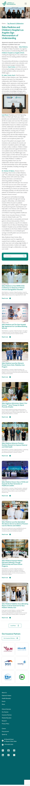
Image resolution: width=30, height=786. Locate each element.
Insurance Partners (7, 715)
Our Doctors (5, 712)
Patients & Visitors (6, 695)
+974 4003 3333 (8, 744)
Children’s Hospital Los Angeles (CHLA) (13, 53)
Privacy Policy (5, 723)
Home (4, 23)
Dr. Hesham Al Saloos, (8, 171)
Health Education (6, 698)
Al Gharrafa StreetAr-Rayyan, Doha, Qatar (10, 740)
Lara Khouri (5, 115)
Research (4, 721)
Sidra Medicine (23, 47)
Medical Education (6, 718)
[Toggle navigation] (25, 3)
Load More (13, 625)
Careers (4, 728)
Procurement (5, 731)
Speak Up (4, 734)
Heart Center (11, 67)
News (3, 704)
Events (3, 701)
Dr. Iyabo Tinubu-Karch (8, 75)
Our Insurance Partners (9, 638)
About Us (4, 692)
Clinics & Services (6, 709)
